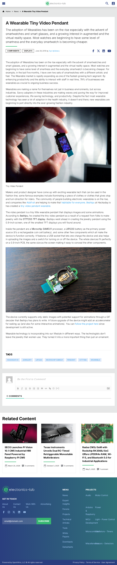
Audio (88, 495)
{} (54, 388)
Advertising (46, 504)
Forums (65, 509)
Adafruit (31, 202)
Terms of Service (93, 562)
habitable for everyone (73, 202)
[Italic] (22, 388)
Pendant (71, 360)
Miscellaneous (92, 543)
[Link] (50, 388)
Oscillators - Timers (104, 531)
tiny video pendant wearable (35, 205)
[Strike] (30, 388)
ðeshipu (90, 202)
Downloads (67, 541)
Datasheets (67, 547)
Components (13, 51)
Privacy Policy (78, 562)
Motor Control (101, 495)
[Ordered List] (34, 388)
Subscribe (43, 521)
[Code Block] (46, 388)
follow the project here (86, 323)
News (65, 495)
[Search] (107, 3)
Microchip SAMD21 (54, 360)
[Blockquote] (42, 388)
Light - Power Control (105, 519)
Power (98, 507)
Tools (64, 528)
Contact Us (17, 505)
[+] (57, 388)
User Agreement (108, 562)
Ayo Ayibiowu (54, 51)
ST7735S (83, 360)
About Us (5, 505)
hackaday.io (12, 360)
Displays (28, 51)
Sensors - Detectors (104, 543)
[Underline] (26, 388)
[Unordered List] (38, 388)
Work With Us (30, 505)
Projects (66, 514)
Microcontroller (92, 531)
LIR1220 (39, 360)
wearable (95, 360)
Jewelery (27, 360)
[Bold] (18, 388)
